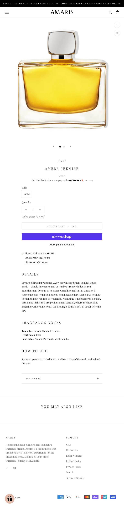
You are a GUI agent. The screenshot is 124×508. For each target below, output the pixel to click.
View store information (36, 262)
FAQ (68, 444)
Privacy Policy (73, 466)
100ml (26, 193)
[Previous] (53, 146)
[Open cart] (117, 12)
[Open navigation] (7, 12)
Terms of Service (75, 478)
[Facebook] (7, 468)
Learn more (88, 180)
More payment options (62, 244)
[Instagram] (14, 468)
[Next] (70, 146)
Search (69, 472)
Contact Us (72, 450)
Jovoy (62, 160)
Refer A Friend (74, 455)
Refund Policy (73, 461)
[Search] (110, 12)
